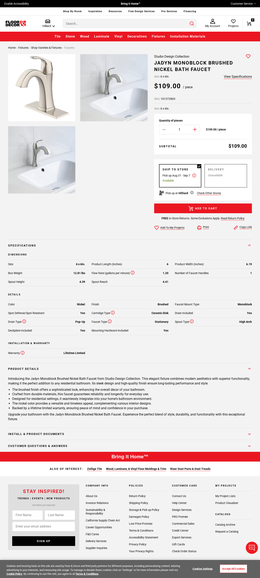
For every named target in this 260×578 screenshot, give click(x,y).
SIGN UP (44, 541)
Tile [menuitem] (57, 36)
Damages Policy (139, 516)
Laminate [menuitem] (101, 36)
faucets (69, 47)
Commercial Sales (183, 523)
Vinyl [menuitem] (118, 36)
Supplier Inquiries (96, 548)
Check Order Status (184, 551)
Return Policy (137, 496)
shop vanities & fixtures (46, 47)
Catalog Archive (225, 524)
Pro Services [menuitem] (169, 11)
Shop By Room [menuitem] (72, 11)
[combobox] (130, 23)
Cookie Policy (14, 573)
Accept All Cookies (233, 568)
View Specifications (238, 77)
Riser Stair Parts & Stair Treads (190, 468)
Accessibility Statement (143, 537)
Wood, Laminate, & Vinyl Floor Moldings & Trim (136, 468)
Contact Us (179, 496)
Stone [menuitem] (70, 36)
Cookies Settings (203, 568)
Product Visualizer (226, 503)
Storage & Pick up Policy (144, 509)
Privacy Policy (137, 544)
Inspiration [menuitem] (95, 11)
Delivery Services (96, 541)
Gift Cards (178, 544)
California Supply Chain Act (103, 520)
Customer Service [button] (242, 3)
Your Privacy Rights (141, 551)
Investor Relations (97, 503)
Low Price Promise (140, 523)
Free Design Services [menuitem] (141, 11)
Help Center (179, 503)
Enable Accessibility (16, 3)
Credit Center (180, 530)
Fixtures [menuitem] (158, 36)
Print (206, 227)
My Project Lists (225, 496)
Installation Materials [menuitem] (187, 36)
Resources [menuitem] (115, 11)
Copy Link (245, 227)
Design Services (182, 509)
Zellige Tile (94, 468)
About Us (91, 496)
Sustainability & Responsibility (95, 511)
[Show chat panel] (252, 548)
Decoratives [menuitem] (137, 36)
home (12, 47)
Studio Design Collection (171, 56)
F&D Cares (92, 534)
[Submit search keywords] (192, 23)
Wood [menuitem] (84, 36)
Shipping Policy (138, 503)
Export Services (181, 537)
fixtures (23, 47)
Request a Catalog (226, 531)
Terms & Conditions (141, 530)
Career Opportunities (99, 527)
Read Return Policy (233, 218)
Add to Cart (206, 208)
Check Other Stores (209, 193)
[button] (48, 23)
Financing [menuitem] (190, 11)
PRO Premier (180, 516)
